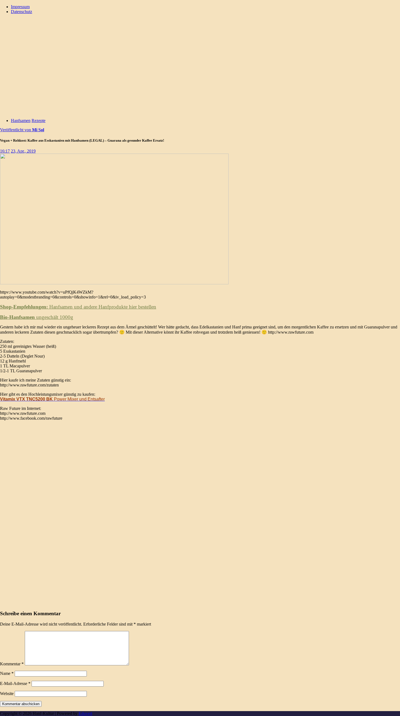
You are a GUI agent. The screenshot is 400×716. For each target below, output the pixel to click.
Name (7, 673)
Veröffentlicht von (22, 129)
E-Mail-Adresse (15, 683)
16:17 (5, 151)
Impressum (20, 6)
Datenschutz (21, 11)
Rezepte (38, 120)
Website (7, 693)
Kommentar (12, 664)
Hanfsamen (20, 120)
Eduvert (85, 713)
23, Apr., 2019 (23, 151)
